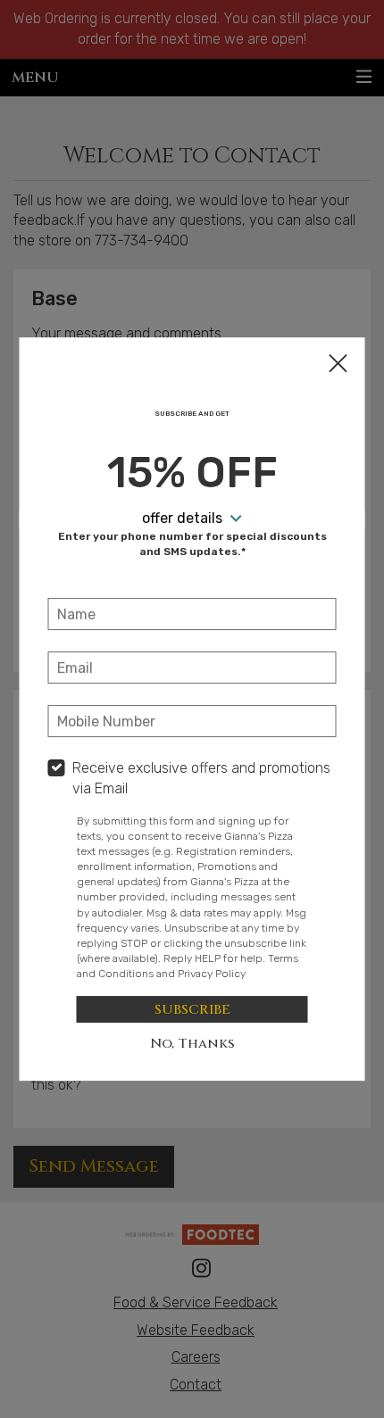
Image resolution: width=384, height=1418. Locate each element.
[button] (338, 365)
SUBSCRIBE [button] (192, 1009)
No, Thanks (192, 1043)
